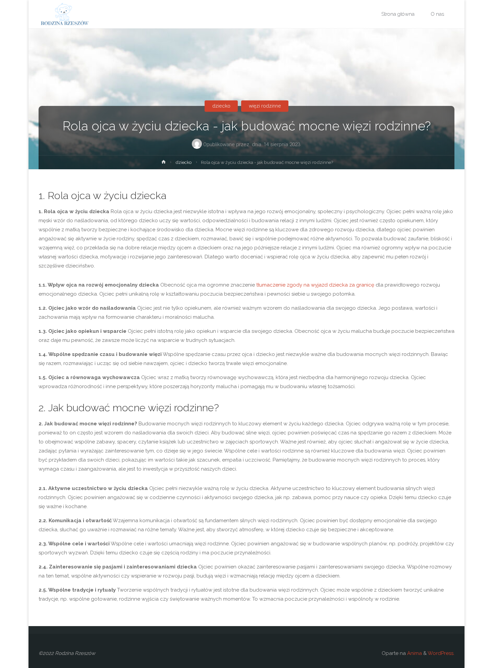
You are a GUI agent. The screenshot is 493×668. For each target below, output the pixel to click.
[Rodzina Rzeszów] (64, 14)
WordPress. (441, 653)
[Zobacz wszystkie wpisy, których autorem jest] (250, 145)
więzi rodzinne (265, 106)
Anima (414, 653)
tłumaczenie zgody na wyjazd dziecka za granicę (315, 285)
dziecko (221, 106)
